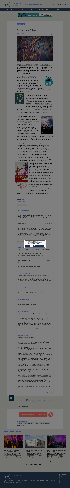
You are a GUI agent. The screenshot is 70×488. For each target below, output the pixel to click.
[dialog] (35, 244)
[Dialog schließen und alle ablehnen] (44, 241)
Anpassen (28, 245)
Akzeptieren (41, 245)
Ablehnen (35, 245)
